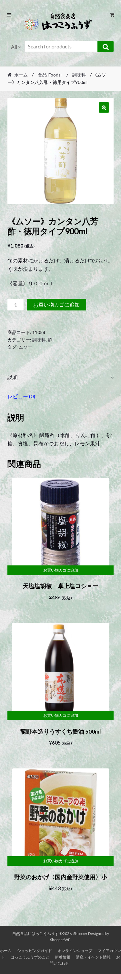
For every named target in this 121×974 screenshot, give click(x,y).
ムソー (25, 347)
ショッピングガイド (34, 950)
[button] (104, 107)
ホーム (21, 74)
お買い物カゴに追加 (56, 304)
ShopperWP (60, 939)
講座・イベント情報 (93, 957)
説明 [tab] (12, 377)
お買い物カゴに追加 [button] (60, 570)
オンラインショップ (74, 950)
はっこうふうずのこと (30, 957)
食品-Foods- (50, 74)
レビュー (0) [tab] (21, 396)
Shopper (80, 933)
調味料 (79, 74)
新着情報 (62, 957)
